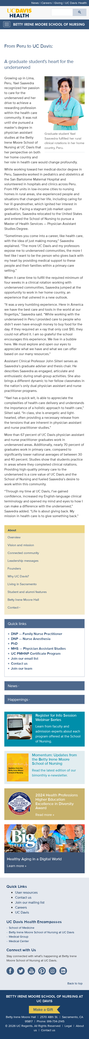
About (12, 530)
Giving (58, 2)
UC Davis (22, 912)
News (35, 2)
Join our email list (24, 658)
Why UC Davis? (18, 576)
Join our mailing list (29, 902)
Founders (14, 568)
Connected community (23, 552)
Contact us (19, 663)
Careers (46, 2)
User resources (26, 892)
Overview (14, 537)
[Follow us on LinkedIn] (64, 969)
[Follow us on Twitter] (22, 969)
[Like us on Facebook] (11, 969)
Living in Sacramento (22, 584)
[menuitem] (41, 537)
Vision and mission (21, 545)
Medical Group (21, 936)
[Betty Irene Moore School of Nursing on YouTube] (32, 969)
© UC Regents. (19, 1025)
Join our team (21, 668)
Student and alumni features (27, 591)
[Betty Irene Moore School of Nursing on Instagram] (54, 969)
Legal (68, 1025)
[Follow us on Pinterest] (43, 969)
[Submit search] (79, 12)
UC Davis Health (76, 2)
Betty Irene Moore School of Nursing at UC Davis (44, 932)
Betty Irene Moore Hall (23, 599)
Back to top (75, 983)
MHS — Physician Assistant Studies (38, 648)
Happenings (18, 699)
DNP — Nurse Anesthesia (31, 638)
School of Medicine (24, 927)
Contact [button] (13, 607)
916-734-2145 (55, 1021)
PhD (14, 643)
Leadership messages (23, 560)
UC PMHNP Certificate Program (35, 653)
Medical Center (22, 941)
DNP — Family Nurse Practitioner (36, 633)
